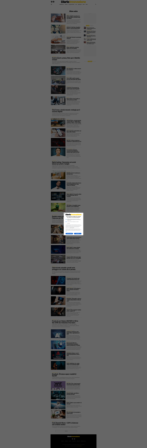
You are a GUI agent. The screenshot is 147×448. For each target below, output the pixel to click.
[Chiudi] (64, 213)
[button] (73, 223)
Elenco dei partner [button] (72, 227)
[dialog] (73, 224)
